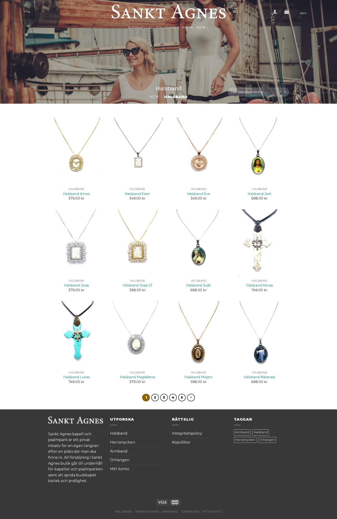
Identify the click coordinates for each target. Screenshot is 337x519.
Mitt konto (119, 469)
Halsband (118, 433)
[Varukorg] (286, 11)
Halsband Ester (137, 194)
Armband (118, 451)
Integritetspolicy (187, 433)
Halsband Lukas (76, 377)
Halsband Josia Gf (137, 285)
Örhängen (119, 460)
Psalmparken (167, 27)
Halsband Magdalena (137, 377)
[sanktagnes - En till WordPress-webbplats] (75, 420)
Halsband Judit (198, 285)
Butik (200, 27)
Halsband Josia (76, 285)
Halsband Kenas (259, 285)
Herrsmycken (122, 442)
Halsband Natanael (259, 377)
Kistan (187, 27)
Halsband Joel (259, 194)
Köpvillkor (181, 442)
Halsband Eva (198, 194)
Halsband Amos (76, 194)
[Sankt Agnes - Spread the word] (168, 11)
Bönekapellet (140, 27)
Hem (154, 97)
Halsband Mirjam (198, 377)
